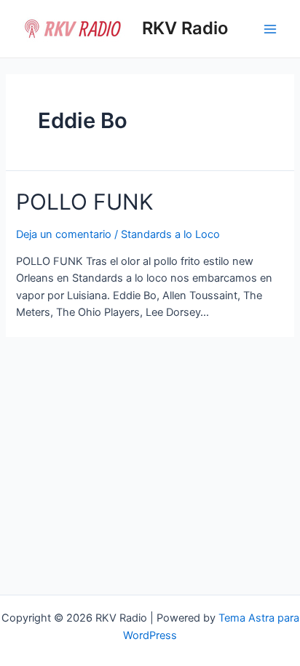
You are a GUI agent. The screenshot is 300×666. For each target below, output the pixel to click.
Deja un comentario (63, 234)
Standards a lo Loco (170, 234)
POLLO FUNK (85, 202)
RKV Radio (185, 28)
